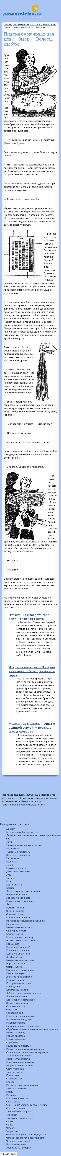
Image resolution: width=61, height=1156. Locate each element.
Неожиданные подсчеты (19, 927)
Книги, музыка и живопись (20, 901)
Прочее (10, 1081)
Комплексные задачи (17, 989)
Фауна (9, 1121)
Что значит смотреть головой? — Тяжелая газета (29, 617)
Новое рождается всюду (19, 937)
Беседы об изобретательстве (22, 831)
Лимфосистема (14, 956)
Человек (10, 1127)
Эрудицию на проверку (18, 1147)
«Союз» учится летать (18, 851)
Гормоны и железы (16, 868)
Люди (9, 904)
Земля (9, 864)
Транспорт (12, 1114)
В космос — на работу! (18, 855)
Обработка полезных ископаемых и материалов (32, 1029)
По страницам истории (18, 983)
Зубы (9, 874)
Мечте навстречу (15, 1032)
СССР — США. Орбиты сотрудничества (27, 1104)
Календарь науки (15, 973)
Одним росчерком (16, 930)
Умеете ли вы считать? (18, 1088)
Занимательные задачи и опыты (23, 845)
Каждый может (14, 933)
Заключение (12, 858)
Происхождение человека (20, 1062)
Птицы (9, 1091)
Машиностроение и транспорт (22, 1025)
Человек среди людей (18, 1141)
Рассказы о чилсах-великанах (22, 1085)
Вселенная (12, 861)
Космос (10, 887)
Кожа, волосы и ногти (18, 950)
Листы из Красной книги (19, 976)
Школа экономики (16, 1144)
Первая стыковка (15, 1035)
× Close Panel (8, 1153)
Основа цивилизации (17, 1002)
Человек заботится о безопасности (25, 1137)
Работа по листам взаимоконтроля (25, 1048)
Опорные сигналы (15, 914)
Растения (11, 1095)
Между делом (14, 924)
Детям (9, 841)
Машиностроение (15, 1022)
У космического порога (18, 1111)
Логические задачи (16, 996)
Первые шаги (13, 943)
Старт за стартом (15, 1108)
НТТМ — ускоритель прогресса (22, 940)
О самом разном (15, 910)
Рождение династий (17, 1098)
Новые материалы (16, 1039)
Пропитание (12, 1075)
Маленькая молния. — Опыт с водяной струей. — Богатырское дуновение (32, 727)
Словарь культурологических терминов (27, 1052)
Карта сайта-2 (14, 884)
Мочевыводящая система (20, 960)
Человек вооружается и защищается (26, 1134)
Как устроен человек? (18, 947)
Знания (10, 878)
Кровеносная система (18, 953)
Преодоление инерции (18, 917)
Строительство (14, 1078)
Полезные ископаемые (18, 1045)
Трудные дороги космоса (19, 1118)
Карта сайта (39, 804)
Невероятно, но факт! (32, 801)
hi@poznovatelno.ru (20, 804)
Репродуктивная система (19, 1065)
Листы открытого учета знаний (23, 891)
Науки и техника (15, 907)
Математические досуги (19, 1019)
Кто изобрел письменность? (21, 999)
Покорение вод (14, 1012)
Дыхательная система (18, 871)
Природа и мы (14, 986)
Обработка (12, 1042)
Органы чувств (14, 966)
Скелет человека (15, 1068)
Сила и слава (13, 1101)
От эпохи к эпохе (15, 1006)
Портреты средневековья (20, 1016)
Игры (9, 881)
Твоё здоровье (14, 1071)
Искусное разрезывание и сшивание (25, 920)
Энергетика (12, 1131)
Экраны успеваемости (18, 1058)
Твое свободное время (18, 1055)
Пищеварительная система (20, 970)
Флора (9, 1124)
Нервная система (15, 963)
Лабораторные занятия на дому (23, 993)
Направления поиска (17, 894)
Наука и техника (15, 979)
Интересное (12, 848)
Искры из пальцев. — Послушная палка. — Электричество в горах (32, 671)
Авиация (10, 828)
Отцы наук (11, 1009)
